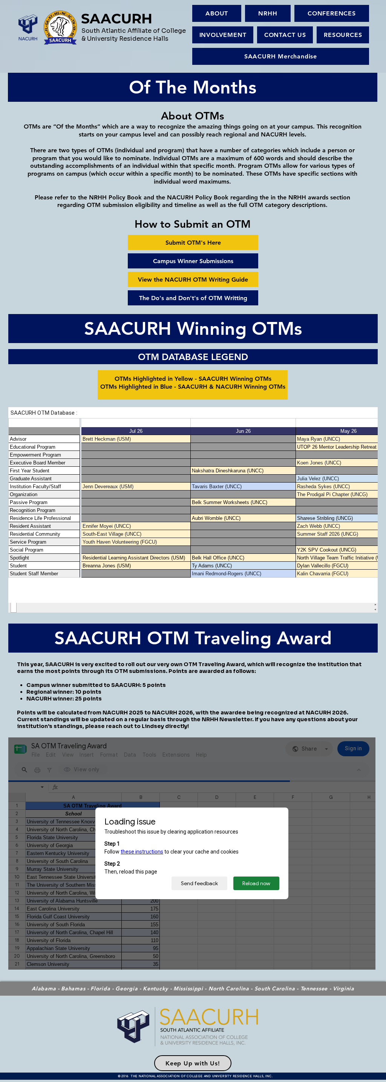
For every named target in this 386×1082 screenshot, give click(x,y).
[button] (268, 13)
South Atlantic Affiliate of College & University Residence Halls (133, 35)
